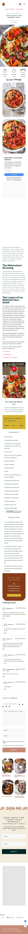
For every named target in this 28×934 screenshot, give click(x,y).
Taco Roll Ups (7, 354)
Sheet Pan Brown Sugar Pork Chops (6, 776)
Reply (3, 618)
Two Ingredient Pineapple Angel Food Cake (20, 776)
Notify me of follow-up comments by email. (13, 742)
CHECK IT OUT (14, 595)
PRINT (7, 425)
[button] (20, 4)
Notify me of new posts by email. (13, 745)
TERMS (11, 930)
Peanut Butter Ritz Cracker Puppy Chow (20, 797)
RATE (21, 425)
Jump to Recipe (9, 9)
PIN (14, 425)
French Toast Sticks (7, 796)
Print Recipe (19, 9)
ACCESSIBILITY (18, 930)
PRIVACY (5, 930)
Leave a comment (14, 22)
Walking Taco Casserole (10, 357)
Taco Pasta (7, 351)
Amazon (9, 289)
